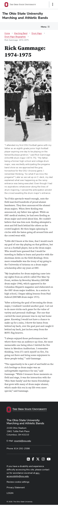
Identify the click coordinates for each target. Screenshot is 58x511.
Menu (43, 26)
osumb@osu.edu (22, 440)
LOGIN (10, 493)
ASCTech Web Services (42, 507)
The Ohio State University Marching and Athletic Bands (25, 421)
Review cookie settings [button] (18, 481)
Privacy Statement (16, 487)
